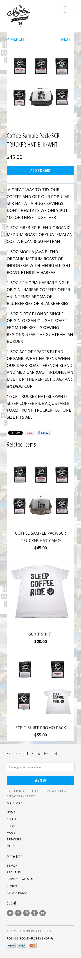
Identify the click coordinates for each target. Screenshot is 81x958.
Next (66, 39)
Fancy (43, 433)
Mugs (11, 832)
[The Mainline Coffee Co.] (29, 15)
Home (11, 812)
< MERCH (15, 39)
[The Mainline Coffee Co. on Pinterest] (27, 913)
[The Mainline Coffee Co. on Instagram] (43, 913)
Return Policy (17, 893)
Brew (11, 826)
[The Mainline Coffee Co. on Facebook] (19, 913)
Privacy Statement (21, 879)
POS (10, 938)
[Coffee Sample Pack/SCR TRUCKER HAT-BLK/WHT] (40, 82)
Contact (13, 886)
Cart (70, 9)
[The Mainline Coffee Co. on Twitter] (11, 913)
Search (12, 865)
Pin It (29, 433)
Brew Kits (14, 839)
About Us (14, 872)
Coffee (12, 819)
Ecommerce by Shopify (36, 938)
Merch (11, 846)
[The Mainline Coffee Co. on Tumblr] (35, 913)
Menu (60, 9)
